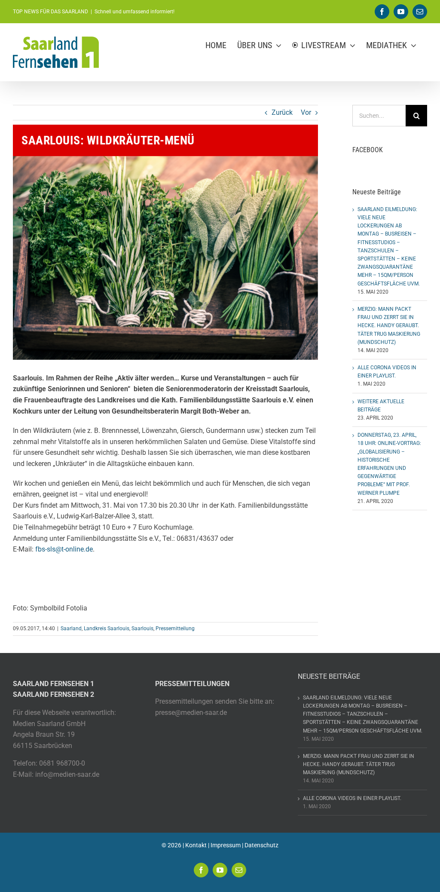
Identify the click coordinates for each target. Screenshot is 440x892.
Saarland (71, 628)
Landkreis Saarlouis (106, 628)
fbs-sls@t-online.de (64, 549)
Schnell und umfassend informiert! (134, 12)
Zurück (282, 112)
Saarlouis (142, 628)
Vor (306, 112)
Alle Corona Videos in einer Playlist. (352, 798)
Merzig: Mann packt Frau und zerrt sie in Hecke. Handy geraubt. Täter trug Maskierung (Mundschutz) (389, 325)
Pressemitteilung (175, 628)
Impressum (226, 845)
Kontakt (196, 845)
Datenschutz (261, 845)
